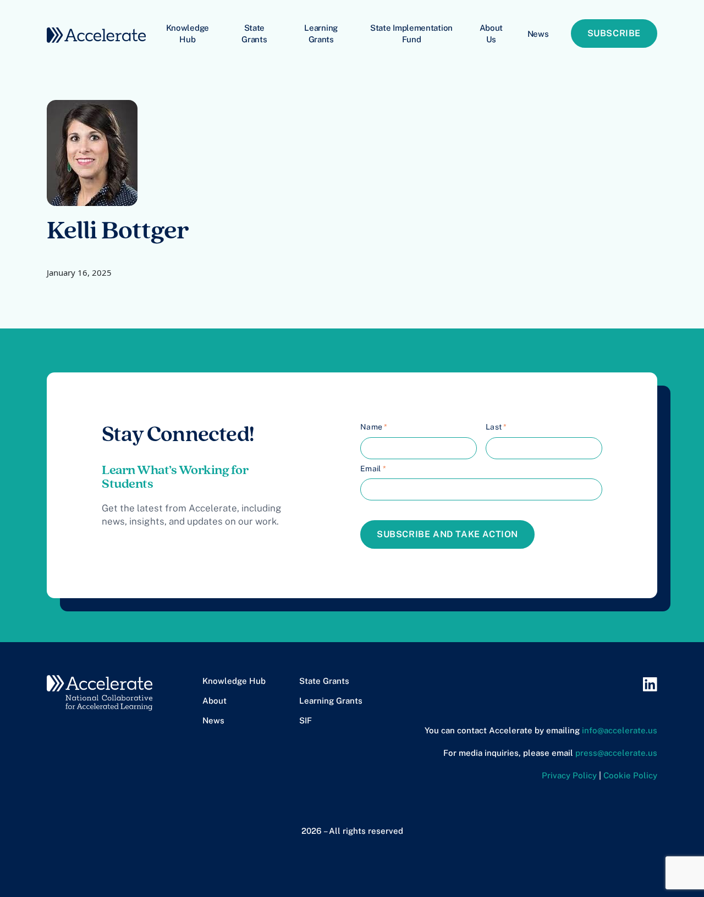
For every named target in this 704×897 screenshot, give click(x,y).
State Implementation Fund (411, 33)
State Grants (254, 33)
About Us (491, 33)
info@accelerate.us (619, 730)
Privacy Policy (569, 775)
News (538, 33)
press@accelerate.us (616, 752)
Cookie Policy (630, 775)
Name (374, 426)
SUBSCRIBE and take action (447, 534)
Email (373, 468)
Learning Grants (321, 33)
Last (496, 426)
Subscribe (614, 33)
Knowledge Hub (187, 33)
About (214, 700)
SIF (305, 720)
